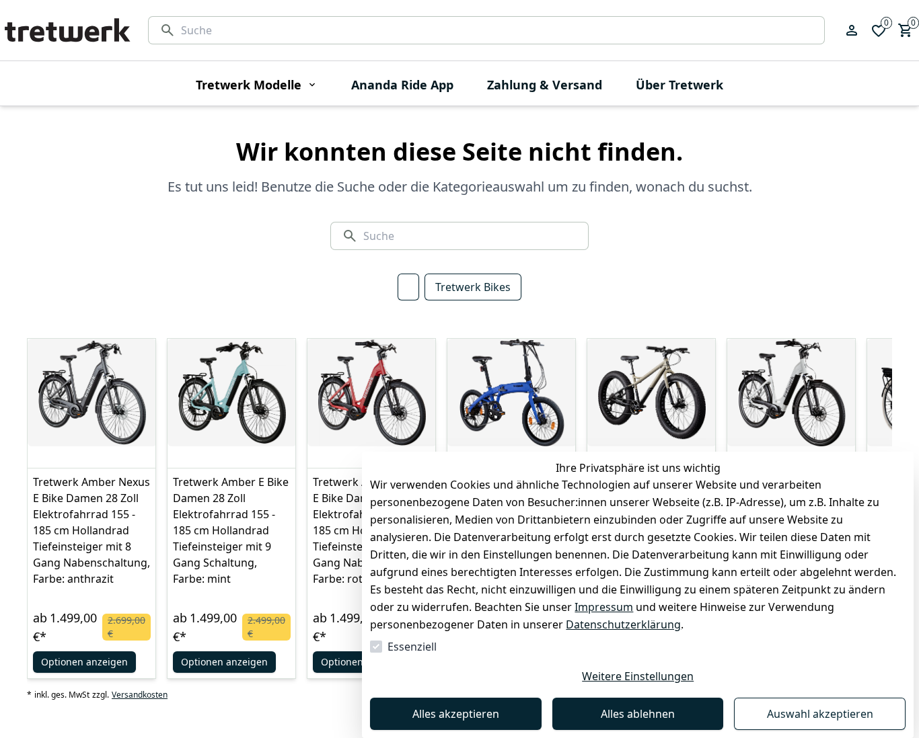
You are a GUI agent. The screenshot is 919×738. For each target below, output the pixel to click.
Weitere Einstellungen (638, 676)
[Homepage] (67, 30)
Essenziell (412, 646)
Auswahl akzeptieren (820, 713)
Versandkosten (140, 695)
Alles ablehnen (638, 713)
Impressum (604, 607)
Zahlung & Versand (544, 85)
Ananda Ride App (402, 85)
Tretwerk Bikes (473, 287)
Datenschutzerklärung (623, 624)
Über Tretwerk (679, 85)
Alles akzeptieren (455, 713)
